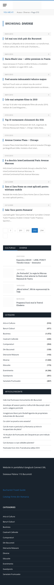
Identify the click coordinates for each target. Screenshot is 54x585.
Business (7, 333)
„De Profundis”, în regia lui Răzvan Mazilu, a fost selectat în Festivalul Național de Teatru (31, 276)
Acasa (19, 12)
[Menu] (5, 5)
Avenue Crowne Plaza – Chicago (21, 140)
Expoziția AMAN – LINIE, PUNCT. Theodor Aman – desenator (31, 261)
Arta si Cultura (9, 323)
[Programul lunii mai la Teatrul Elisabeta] (8, 302)
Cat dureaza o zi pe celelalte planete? (18, 442)
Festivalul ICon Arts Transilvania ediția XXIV (21, 448)
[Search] (50, 5)
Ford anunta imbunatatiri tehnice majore (26, 79)
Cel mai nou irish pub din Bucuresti (23, 38)
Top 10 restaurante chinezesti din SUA (24, 119)
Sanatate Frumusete (11, 381)
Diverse (26, 12)
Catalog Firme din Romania (16, 496)
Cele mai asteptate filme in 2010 (21, 99)
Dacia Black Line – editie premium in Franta (27, 58)
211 (20, 230)
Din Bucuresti (8, 349)
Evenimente (8, 370)
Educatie (6, 365)
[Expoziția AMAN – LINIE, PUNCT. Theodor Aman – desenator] (8, 259)
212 (27, 230)
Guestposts (8, 375)
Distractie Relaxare (11, 354)
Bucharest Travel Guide (14, 490)
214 (41, 230)
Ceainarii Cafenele (10, 339)
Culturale (10, 248)
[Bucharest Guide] (27, 5)
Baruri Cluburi (9, 328)
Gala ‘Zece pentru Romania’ (18, 209)
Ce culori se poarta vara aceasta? (17, 421)
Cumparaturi (8, 344)
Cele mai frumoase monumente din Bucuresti (22, 400)
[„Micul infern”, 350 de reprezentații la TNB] (8, 288)
